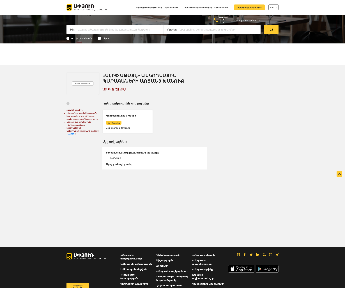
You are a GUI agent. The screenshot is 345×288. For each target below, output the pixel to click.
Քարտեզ (116, 123)
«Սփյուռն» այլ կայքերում (172, 271)
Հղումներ (162, 265)
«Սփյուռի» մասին (203, 255)
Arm (272, 7)
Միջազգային (164, 260)
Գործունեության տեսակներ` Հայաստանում (206, 7)
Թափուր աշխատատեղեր (202, 276)
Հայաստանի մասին (169, 285)
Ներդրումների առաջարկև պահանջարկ (172, 278)
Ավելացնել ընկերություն (249, 7)
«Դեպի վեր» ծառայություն (129, 276)
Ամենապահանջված (133, 269)
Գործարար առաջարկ (134, 283)
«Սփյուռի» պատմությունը (202, 262)
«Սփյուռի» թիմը (202, 269)
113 (222, 21)
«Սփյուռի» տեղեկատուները (131, 256)
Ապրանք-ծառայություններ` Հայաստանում (156, 7)
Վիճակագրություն (168, 255)
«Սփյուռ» (70, 134)
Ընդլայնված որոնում (245, 20)
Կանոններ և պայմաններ (208, 283)
